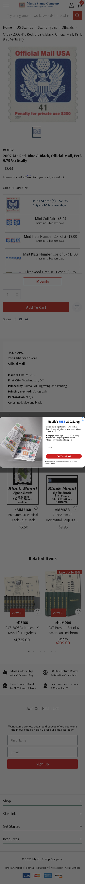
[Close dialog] (82, 419)
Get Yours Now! (64, 456)
